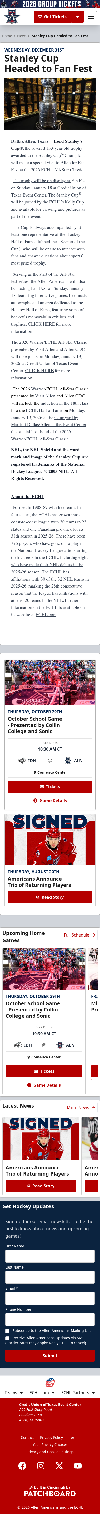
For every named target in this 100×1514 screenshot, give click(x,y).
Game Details (53, 800)
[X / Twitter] (59, 1466)
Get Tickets (55, 17)
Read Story (53, 897)
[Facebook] (22, 1466)
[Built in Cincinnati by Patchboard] (50, 1490)
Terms (74, 1437)
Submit (50, 1355)
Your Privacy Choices (50, 1444)
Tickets (53, 786)
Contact (27, 1437)
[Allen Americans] (12, 16)
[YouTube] (78, 1466)
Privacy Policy (51, 1437)
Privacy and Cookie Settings (50, 1451)
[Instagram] (41, 1466)
